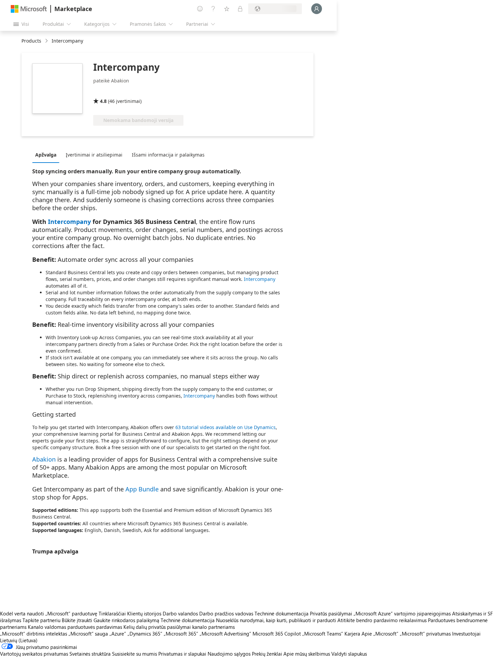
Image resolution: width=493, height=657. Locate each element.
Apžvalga (45, 155)
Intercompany (69, 222)
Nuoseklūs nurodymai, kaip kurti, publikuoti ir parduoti (276, 620)
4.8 (103, 101)
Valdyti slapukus (349, 653)
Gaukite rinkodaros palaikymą (126, 620)
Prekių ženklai (267, 653)
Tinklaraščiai (112, 613)
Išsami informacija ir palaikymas (168, 155)
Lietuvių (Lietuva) (19, 640)
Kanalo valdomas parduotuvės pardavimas (75, 626)
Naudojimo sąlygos (229, 653)
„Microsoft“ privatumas (425, 633)
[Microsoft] (29, 9)
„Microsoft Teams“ (322, 633)
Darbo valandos (180, 613)
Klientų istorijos (144, 613)
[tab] (47, 154)
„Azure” (117, 633)
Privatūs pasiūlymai (331, 613)
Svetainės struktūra (90, 653)
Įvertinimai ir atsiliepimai (94, 155)
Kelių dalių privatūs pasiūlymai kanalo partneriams (179, 626)
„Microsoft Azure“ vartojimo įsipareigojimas (402, 613)
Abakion (44, 459)
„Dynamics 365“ (144, 633)
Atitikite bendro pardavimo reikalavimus (382, 620)
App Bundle (142, 489)
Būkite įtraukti (77, 620)
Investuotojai (466, 633)
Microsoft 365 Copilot (277, 633)
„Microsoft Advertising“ (225, 633)
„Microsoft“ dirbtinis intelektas (33, 633)
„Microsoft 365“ (181, 633)
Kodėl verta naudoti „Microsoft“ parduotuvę (48, 613)
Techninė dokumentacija (282, 613)
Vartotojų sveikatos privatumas (34, 653)
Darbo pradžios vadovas (226, 613)
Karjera (352, 633)
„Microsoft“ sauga (88, 633)
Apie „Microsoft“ (380, 633)
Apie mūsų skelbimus (306, 653)
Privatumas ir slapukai (182, 653)
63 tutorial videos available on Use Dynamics (225, 427)
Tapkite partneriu (41, 620)
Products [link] (31, 41)
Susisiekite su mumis (134, 653)
